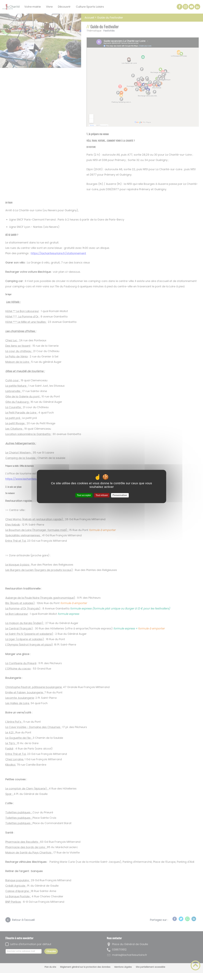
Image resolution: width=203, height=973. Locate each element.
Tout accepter (84, 495)
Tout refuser (102, 495)
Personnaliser (119, 495)
